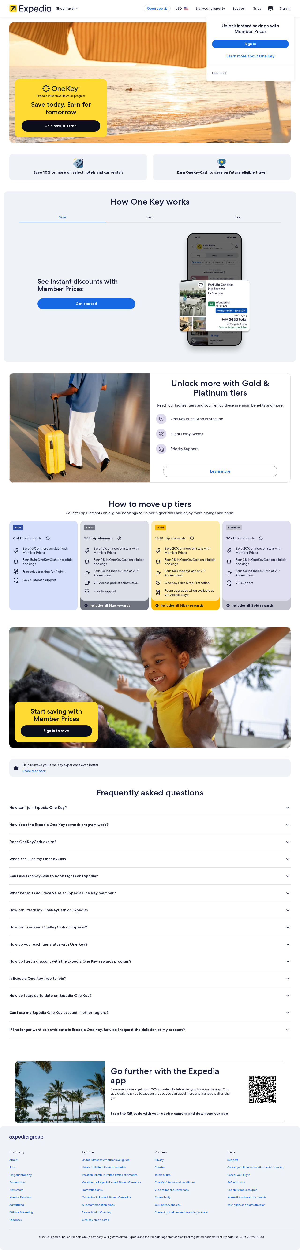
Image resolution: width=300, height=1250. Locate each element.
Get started (86, 303)
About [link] (13, 1160)
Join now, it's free (61, 126)
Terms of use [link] (163, 1175)
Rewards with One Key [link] (96, 1212)
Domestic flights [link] (92, 1190)
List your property (210, 8)
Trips (257, 8)
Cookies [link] (160, 1167)
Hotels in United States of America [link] (104, 1167)
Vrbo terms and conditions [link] (172, 1190)
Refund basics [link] (236, 1182)
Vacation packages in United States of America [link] (111, 1182)
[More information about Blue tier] (48, 538)
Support (239, 8)
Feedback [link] (15, 1220)
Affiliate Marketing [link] (21, 1212)
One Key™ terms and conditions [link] (175, 1182)
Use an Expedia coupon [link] (242, 1190)
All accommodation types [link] (98, 1205)
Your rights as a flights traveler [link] (246, 1205)
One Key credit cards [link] (95, 1220)
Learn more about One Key (250, 56)
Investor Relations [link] (20, 1197)
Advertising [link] (16, 1205)
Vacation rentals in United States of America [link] (109, 1175)
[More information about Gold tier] (192, 538)
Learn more (220, 471)
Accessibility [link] (162, 1197)
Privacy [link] (159, 1160)
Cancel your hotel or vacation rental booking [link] (255, 1167)
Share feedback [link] (34, 771)
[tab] (62, 217)
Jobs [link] (12, 1167)
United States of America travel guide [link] (106, 1160)
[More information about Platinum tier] (261, 538)
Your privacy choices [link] (167, 1205)
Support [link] (232, 1160)
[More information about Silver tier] (119, 538)
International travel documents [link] (246, 1197)
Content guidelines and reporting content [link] (181, 1212)
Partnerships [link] (17, 1182)
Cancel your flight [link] (238, 1175)
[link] (250, 73)
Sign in (285, 8)
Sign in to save (56, 731)
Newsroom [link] (16, 1190)
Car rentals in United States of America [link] (106, 1197)
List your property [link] (20, 1175)
